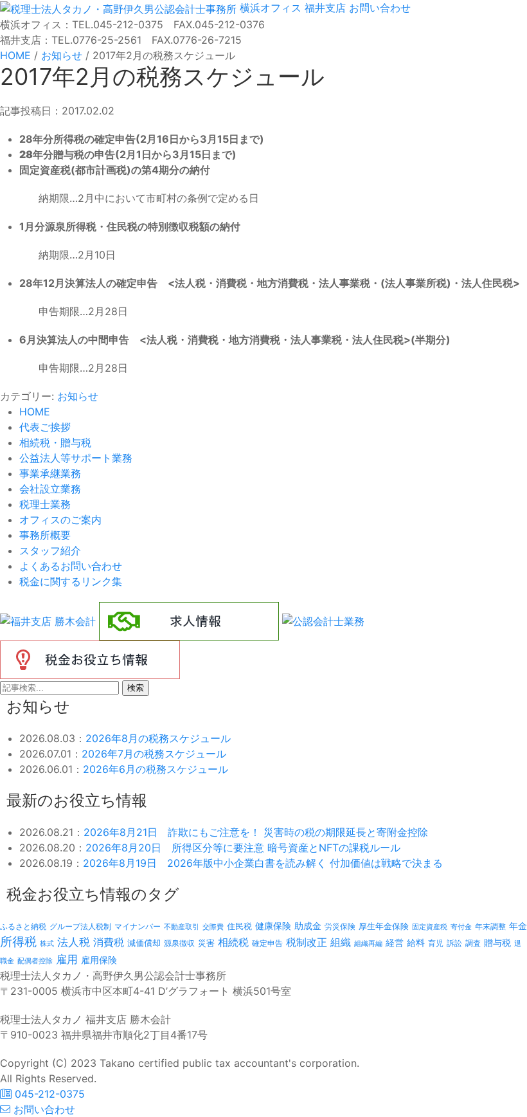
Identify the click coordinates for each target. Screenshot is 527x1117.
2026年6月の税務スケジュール (155, 769)
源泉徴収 (179, 943)
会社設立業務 (50, 488)
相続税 (233, 942)
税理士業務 (45, 504)
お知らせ (77, 396)
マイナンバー (137, 926)
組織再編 (368, 943)
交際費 (213, 927)
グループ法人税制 (80, 926)
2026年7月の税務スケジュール (154, 753)
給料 (416, 942)
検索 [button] (135, 688)
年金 (518, 925)
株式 (47, 944)
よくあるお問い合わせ (70, 565)
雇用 (67, 959)
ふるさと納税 (23, 926)
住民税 (239, 926)
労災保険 (340, 926)
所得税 (18, 941)
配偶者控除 (35, 961)
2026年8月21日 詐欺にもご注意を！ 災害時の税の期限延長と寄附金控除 (256, 832)
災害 (206, 943)
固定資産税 (429, 926)
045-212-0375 (48, 1093)
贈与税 (497, 942)
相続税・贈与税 (55, 442)
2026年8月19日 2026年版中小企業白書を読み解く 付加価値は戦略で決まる (263, 863)
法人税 (73, 942)
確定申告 (267, 943)
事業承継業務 (50, 473)
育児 (435, 943)
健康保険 (273, 925)
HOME (34, 411)
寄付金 (461, 926)
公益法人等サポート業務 (75, 457)
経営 (395, 942)
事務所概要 (45, 535)
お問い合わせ (378, 7)
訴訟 (454, 943)
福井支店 (323, 7)
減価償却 (144, 943)
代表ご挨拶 (45, 427)
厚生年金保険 (384, 926)
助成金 (307, 926)
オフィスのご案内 (60, 519)
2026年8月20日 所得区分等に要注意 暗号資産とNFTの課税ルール (242, 847)
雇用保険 (99, 959)
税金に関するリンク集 (70, 581)
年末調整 (490, 926)
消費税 (108, 942)
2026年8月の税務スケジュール (158, 738)
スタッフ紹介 (50, 550)
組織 (340, 942)
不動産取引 (181, 927)
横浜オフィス (270, 7)
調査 (473, 943)
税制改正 (306, 942)
